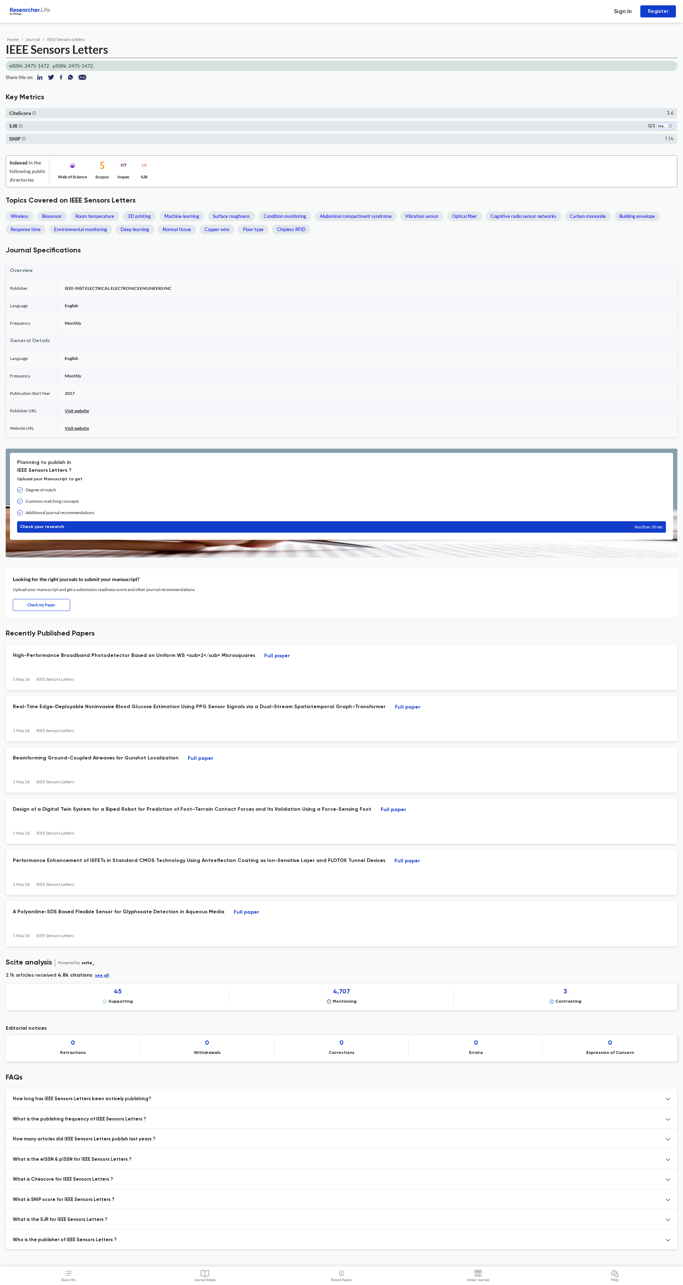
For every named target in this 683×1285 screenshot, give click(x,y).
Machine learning (181, 216)
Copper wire (217, 229)
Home (12, 39)
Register (658, 11)
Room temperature (94, 216)
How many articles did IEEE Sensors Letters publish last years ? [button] (84, 1139)
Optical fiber (464, 216)
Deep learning (135, 229)
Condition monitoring (285, 216)
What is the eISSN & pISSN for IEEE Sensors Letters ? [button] (72, 1159)
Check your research (341, 526)
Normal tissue (177, 229)
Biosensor (52, 216)
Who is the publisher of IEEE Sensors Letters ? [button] (65, 1240)
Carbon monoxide (588, 216)
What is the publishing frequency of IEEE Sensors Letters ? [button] (79, 1119)
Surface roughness (231, 216)
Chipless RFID (291, 229)
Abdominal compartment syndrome (356, 216)
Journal (33, 39)
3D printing (139, 216)
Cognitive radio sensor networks (523, 216)
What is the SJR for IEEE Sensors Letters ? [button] (60, 1219)
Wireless (19, 216)
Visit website (77, 410)
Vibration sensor (422, 216)
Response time (26, 229)
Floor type (253, 229)
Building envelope (637, 216)
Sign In (623, 11)
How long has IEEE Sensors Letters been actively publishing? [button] (82, 1099)
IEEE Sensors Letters (66, 39)
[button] (34, 113)
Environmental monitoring (80, 229)
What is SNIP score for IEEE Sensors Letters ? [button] (64, 1199)
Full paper (277, 655)
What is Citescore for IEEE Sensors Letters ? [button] (63, 1179)
